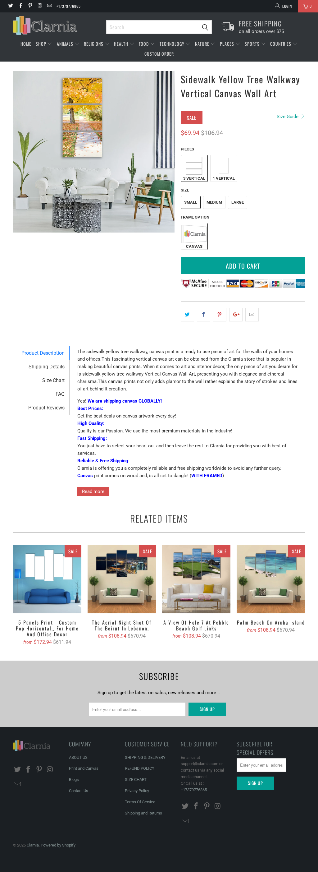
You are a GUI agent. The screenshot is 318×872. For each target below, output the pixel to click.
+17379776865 (69, 6)
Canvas (194, 246)
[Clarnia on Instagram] (39, 6)
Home (25, 43)
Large (237, 202)
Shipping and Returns (143, 813)
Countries (281, 43)
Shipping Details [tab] (47, 367)
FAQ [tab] (60, 394)
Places (227, 43)
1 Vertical (224, 178)
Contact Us (78, 790)
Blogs (74, 779)
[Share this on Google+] (236, 314)
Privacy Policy (137, 790)
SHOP (42, 43)
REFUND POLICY (139, 768)
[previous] (21, 151)
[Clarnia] (56, 25)
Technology (173, 43)
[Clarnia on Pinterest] (30, 6)
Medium (214, 202)
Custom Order (159, 53)
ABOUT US (78, 757)
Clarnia (33, 845)
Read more (93, 491)
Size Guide (288, 116)
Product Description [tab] (43, 353)
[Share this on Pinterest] (219, 314)
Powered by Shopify (58, 845)
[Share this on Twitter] (187, 314)
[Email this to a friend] (252, 314)
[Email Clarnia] (49, 6)
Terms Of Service (140, 802)
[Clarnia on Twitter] (10, 6)
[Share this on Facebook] (203, 314)
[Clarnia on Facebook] (20, 6)
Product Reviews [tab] (46, 408)
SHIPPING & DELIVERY (145, 757)
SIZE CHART (136, 779)
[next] (166, 151)
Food (144, 43)
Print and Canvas (83, 768)
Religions (94, 43)
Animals (66, 43)
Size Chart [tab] (53, 380)
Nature (203, 43)
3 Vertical (194, 178)
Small (190, 202)
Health (121, 43)
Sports (253, 43)
